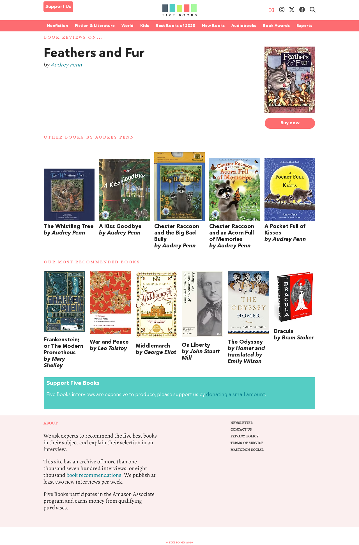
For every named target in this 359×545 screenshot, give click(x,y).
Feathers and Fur (94, 54)
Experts (304, 26)
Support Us (58, 6)
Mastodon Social (247, 450)
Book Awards (276, 26)
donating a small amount (235, 394)
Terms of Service (247, 443)
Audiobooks (243, 26)
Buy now (290, 123)
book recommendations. (94, 475)
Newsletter (242, 423)
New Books (213, 26)
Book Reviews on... (73, 37)
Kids (144, 26)
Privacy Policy (245, 436)
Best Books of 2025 (175, 26)
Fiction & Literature (95, 26)
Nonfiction (57, 26)
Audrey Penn (66, 65)
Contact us (241, 429)
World (127, 26)
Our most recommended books (92, 262)
